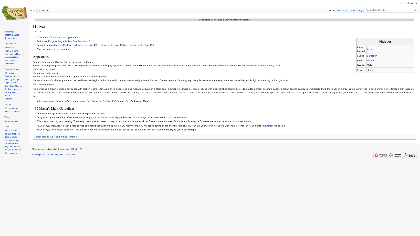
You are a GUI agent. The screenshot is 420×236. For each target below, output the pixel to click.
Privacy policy (38, 155)
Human (371, 60)
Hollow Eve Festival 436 (111, 45)
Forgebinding (55, 41)
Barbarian (372, 55)
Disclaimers (70, 155)
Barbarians (61, 136)
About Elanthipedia (54, 155)
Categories (39, 136)
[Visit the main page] (14, 13)
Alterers (73, 136)
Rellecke (272, 125)
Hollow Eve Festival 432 (85, 45)
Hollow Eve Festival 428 (77, 41)
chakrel (55, 49)
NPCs (50, 136)
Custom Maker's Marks (58, 45)
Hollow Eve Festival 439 (141, 45)
